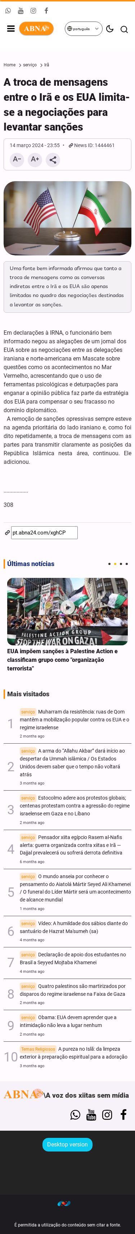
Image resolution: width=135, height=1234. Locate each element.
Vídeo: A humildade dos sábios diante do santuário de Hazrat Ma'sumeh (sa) (74, 927)
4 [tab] (127, 564)
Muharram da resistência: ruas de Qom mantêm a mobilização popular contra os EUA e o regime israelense (74, 720)
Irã (46, 64)
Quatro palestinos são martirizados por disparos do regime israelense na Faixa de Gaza (73, 990)
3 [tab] (121, 564)
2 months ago (32, 736)
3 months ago (32, 783)
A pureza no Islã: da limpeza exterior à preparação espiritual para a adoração (73, 1053)
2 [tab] (115, 564)
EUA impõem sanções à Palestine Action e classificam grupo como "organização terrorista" (62, 660)
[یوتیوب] (91, 1115)
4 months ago (32, 940)
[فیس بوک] (123, 1115)
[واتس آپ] (75, 1115)
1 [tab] (109, 564)
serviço (30, 64)
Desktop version (67, 1144)
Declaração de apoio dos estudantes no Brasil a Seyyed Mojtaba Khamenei (73, 959)
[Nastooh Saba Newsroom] (68, 1203)
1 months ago (32, 908)
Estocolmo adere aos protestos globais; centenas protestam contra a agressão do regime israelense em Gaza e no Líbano (75, 806)
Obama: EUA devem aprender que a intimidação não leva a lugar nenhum (68, 1021)
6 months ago (32, 861)
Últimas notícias (30, 563)
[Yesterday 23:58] (67, 611)
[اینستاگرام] (107, 1115)
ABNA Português (41, 29)
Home (9, 64)
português (81, 29)
